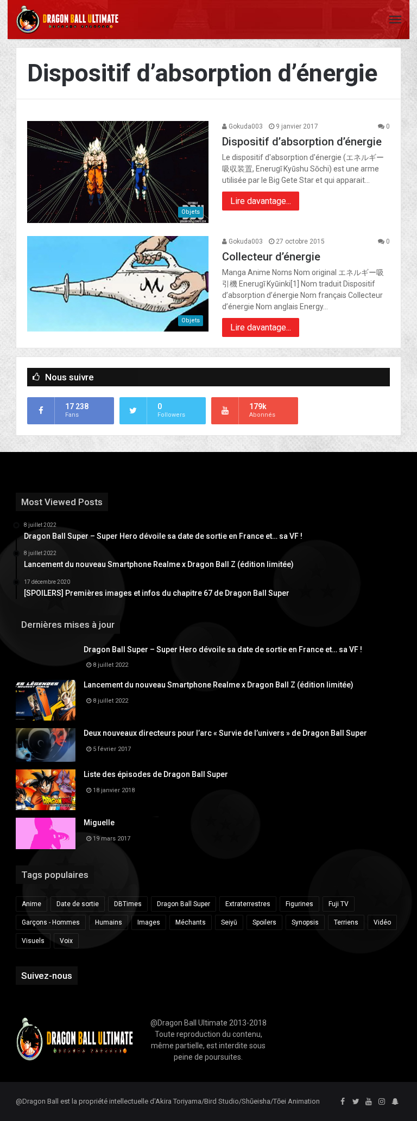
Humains (108, 922)
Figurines (299, 904)
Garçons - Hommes (51, 922)
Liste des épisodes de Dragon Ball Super (156, 774)
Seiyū (229, 922)
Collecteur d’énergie (271, 256)
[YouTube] (368, 1102)
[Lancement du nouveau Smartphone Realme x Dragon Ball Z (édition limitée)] (45, 700)
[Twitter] (355, 1102)
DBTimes (128, 904)
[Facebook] (342, 1102)
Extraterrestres (247, 904)
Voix (66, 941)
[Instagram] (381, 1102)
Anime (31, 904)
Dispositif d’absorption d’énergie (302, 141)
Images (148, 922)
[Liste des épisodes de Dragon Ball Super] (45, 789)
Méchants (190, 922)
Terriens (346, 922)
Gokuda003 (245, 126)
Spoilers (264, 922)
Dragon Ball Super (183, 904)
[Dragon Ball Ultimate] (67, 19)
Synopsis (305, 922)
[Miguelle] (45, 833)
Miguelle (99, 822)
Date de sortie (77, 904)
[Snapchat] (394, 1102)
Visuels (33, 941)
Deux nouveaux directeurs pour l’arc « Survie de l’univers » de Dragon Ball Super (225, 733)
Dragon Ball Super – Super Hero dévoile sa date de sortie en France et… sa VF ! (223, 649)
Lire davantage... (260, 201)
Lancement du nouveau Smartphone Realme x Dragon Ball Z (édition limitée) (218, 684)
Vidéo (382, 922)
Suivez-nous (46, 975)
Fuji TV (338, 904)
